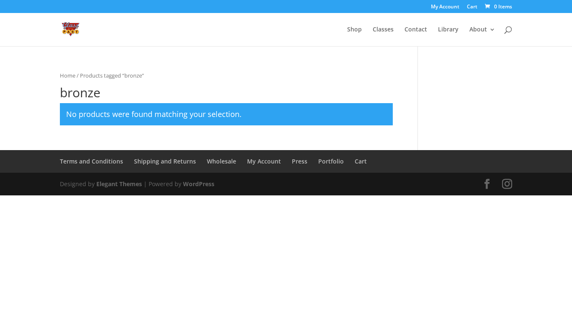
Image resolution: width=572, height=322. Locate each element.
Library (448, 29)
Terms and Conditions (91, 161)
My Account (445, 7)
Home (67, 75)
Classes (383, 29)
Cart (472, 7)
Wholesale (221, 161)
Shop (354, 29)
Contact (416, 29)
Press (299, 161)
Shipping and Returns (165, 161)
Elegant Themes (119, 184)
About (478, 29)
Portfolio (331, 161)
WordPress (198, 184)
